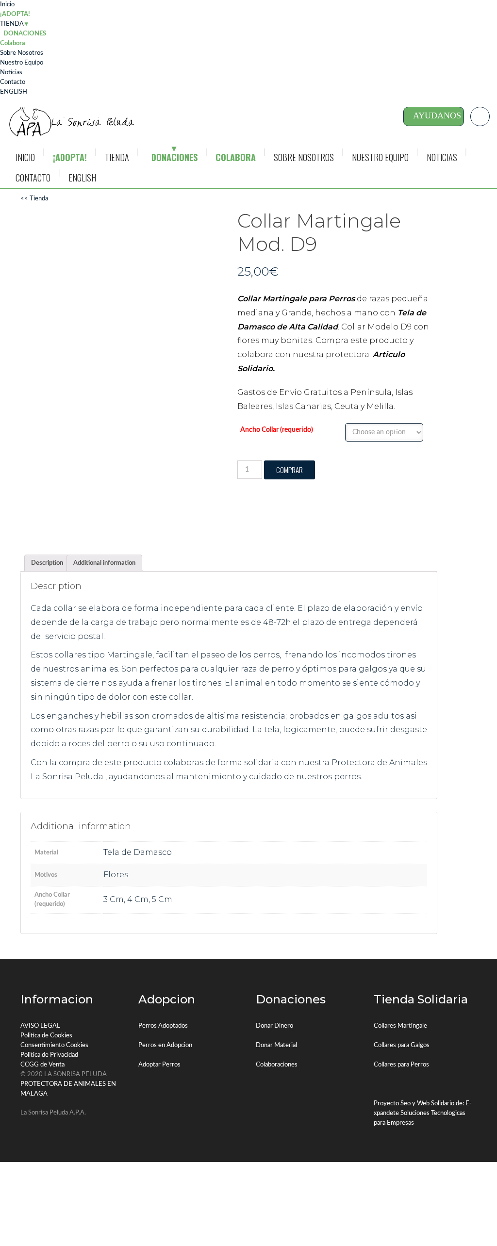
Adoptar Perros (159, 1065)
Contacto (12, 82)
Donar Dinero (274, 1026)
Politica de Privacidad (49, 1055)
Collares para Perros (401, 1065)
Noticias (11, 72)
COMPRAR (289, 469)
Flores (115, 874)
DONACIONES (174, 157)
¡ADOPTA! (15, 14)
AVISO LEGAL (40, 1026)
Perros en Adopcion (165, 1045)
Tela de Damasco (137, 852)
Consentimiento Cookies (54, 1045)
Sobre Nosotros (21, 53)
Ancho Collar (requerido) (276, 429)
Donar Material (276, 1045)
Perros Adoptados (163, 1026)
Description (47, 563)
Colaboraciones (277, 1065)
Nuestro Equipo (21, 63)
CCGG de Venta (42, 1065)
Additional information (104, 563)
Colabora (12, 43)
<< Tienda (34, 199)
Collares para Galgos (402, 1045)
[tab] (47, 563)
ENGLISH (13, 92)
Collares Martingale (400, 1026)
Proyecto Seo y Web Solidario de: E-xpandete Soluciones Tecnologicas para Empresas (423, 1113)
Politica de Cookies (46, 1036)
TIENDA (12, 24)
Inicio (7, 4)
